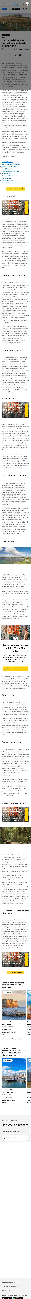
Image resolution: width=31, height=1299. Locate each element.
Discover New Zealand (15, 189)
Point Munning (6, 178)
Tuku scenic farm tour (9, 180)
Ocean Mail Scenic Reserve (11, 164)
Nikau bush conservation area (11, 183)
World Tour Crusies (15, 972)
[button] (23, 4)
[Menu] (3, 4)
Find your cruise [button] (11, 1138)
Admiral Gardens (7, 162)
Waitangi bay (6, 173)
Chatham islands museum (10, 176)
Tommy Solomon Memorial (10, 171)
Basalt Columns (7, 169)
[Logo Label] (15, 4)
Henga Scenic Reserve (9, 167)
